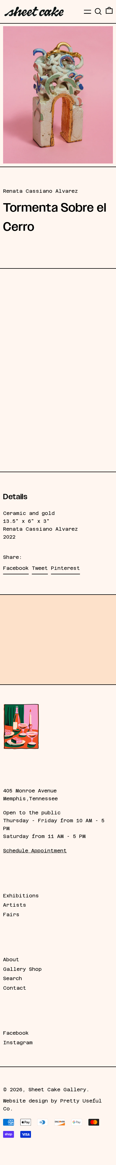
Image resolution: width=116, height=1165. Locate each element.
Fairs (11, 914)
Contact (14, 988)
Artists (14, 905)
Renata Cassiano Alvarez (40, 191)
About (11, 959)
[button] (98, 11)
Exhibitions (21, 896)
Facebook (16, 1033)
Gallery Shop (22, 969)
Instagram (18, 1042)
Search (12, 978)
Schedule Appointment (35, 850)
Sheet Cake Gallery (57, 1089)
